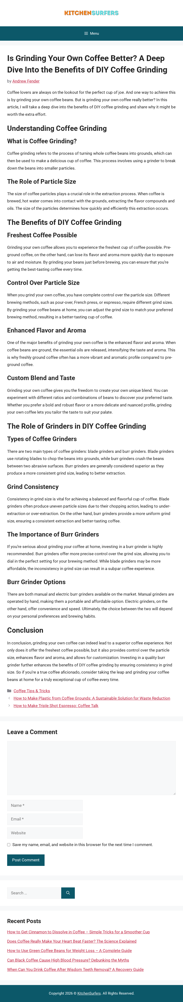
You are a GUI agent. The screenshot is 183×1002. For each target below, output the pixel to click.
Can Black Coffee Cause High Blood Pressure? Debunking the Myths (68, 960)
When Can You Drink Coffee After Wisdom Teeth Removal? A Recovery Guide (75, 969)
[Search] (68, 893)
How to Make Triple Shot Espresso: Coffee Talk (56, 705)
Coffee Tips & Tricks (32, 690)
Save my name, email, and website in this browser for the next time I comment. (82, 844)
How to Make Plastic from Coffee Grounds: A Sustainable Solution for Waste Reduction (92, 698)
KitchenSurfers (89, 993)
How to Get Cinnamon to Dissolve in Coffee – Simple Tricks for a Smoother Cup (78, 932)
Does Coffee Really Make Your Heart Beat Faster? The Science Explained (72, 941)
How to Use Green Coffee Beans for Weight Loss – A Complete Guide (69, 950)
